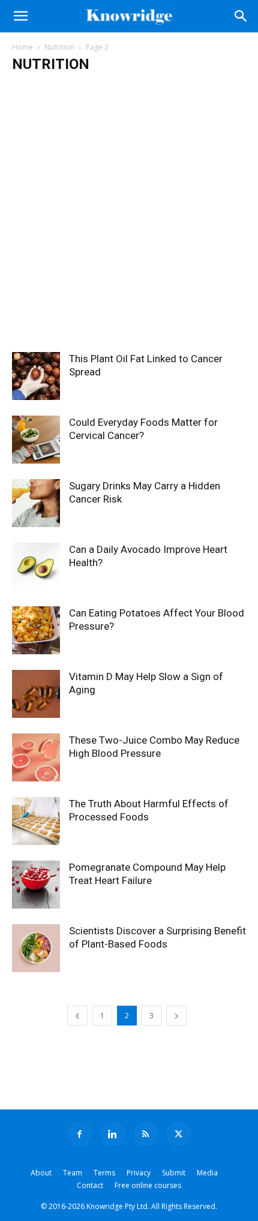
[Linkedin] (113, 1134)
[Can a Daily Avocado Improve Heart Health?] (36, 567)
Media (207, 1173)
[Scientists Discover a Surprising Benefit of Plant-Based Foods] (36, 948)
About (41, 1173)
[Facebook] (80, 1134)
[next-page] (176, 1015)
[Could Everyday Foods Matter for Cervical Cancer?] (36, 440)
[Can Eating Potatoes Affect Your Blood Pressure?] (36, 630)
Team (72, 1173)
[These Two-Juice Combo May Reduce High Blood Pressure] (36, 757)
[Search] (241, 16)
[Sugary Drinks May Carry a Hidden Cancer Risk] (36, 503)
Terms (104, 1173)
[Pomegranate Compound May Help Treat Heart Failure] (36, 885)
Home (22, 47)
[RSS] (146, 1134)
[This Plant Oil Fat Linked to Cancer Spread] (36, 376)
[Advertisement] (129, 217)
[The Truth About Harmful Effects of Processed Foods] (36, 821)
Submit (173, 1173)
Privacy (139, 1173)
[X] (179, 1134)
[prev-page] (77, 1015)
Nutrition (59, 47)
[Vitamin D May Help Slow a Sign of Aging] (36, 694)
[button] (20, 16)
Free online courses (148, 1185)
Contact (90, 1185)
